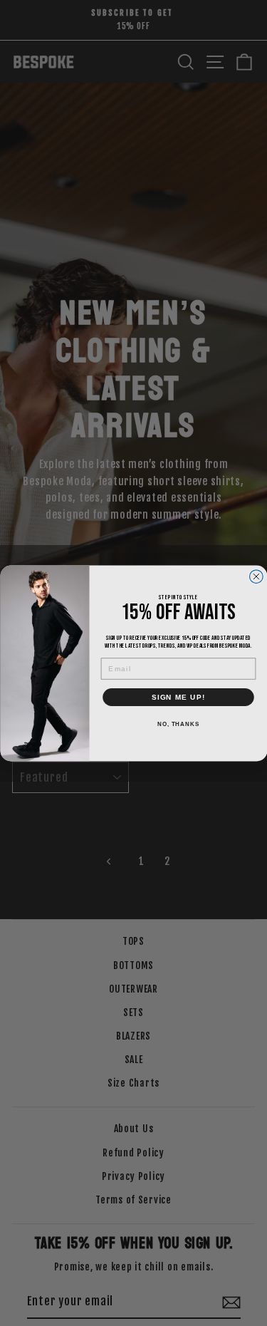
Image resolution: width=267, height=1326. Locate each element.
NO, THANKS (178, 723)
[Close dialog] (256, 576)
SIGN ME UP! (178, 696)
